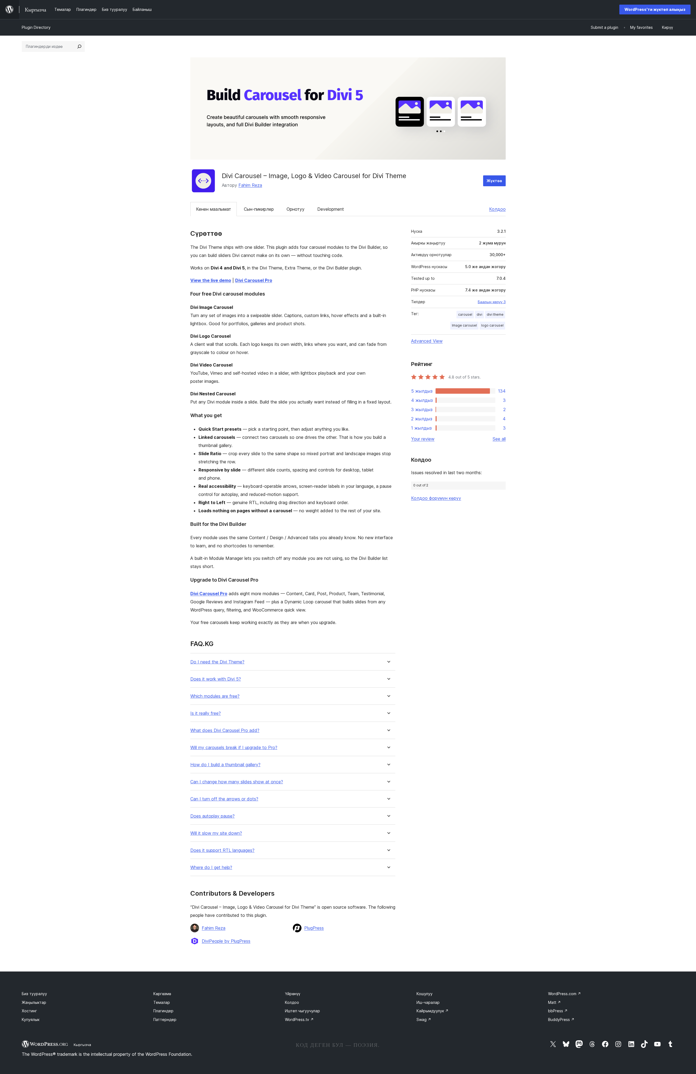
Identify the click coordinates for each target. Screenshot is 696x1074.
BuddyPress (561, 1019)
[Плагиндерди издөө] (79, 46)
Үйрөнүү (292, 993)
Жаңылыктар (34, 1002)
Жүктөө (494, 180)
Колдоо (497, 209)
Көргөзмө (162, 993)
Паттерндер (164, 1019)
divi (479, 314)
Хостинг (29, 1010)
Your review (422, 439)
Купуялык (30, 1019)
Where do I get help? (211, 867)
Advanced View (427, 341)
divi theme (495, 314)
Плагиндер (163, 1010)
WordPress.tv (299, 1019)
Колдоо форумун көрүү (436, 498)
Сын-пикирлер (259, 209)
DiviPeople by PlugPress (226, 941)
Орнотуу (295, 209)
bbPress (558, 1010)
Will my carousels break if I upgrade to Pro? (233, 747)
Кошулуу (425, 993)
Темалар (161, 1002)
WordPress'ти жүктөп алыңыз (654, 9)
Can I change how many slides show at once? (236, 781)
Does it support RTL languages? (222, 850)
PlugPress (314, 928)
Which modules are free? (215, 696)
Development (330, 209)
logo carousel (492, 325)
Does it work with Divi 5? (215, 679)
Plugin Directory (36, 27)
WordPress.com (564, 993)
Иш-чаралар (428, 1002)
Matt (554, 1002)
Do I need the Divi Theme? (217, 662)
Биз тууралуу (34, 993)
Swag (424, 1019)
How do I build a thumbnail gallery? (225, 764)
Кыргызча (82, 1044)
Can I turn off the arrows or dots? (224, 799)
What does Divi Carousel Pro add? (224, 730)
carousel (465, 314)
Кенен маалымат (213, 209)
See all (499, 439)
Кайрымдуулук (433, 1010)
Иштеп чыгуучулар (302, 1010)
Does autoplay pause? (212, 816)
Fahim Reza (250, 185)
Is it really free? (205, 713)
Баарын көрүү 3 (492, 302)
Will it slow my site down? (216, 833)
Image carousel (464, 325)
